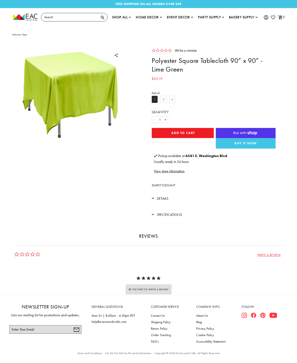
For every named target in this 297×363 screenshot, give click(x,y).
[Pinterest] (262, 316)
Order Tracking (161, 335)
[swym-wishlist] (273, 17)
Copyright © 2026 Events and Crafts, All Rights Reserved (186, 353)
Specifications (169, 214)
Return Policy (159, 328)
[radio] (155, 99)
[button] (269, 255)
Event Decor (178, 17)
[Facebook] (253, 316)
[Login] (266, 17)
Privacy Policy (205, 328)
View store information (169, 171)
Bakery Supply (241, 17)
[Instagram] (244, 316)
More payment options (246, 143)
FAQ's (155, 341)
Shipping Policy (161, 322)
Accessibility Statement (210, 341)
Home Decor (147, 17)
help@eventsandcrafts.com (109, 322)
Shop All (120, 17)
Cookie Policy (205, 335)
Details (162, 198)
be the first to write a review (149, 289)
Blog (199, 322)
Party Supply (209, 17)
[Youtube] (273, 316)
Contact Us (158, 315)
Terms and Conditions (90, 353)
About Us (202, 315)
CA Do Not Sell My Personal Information (128, 353)
